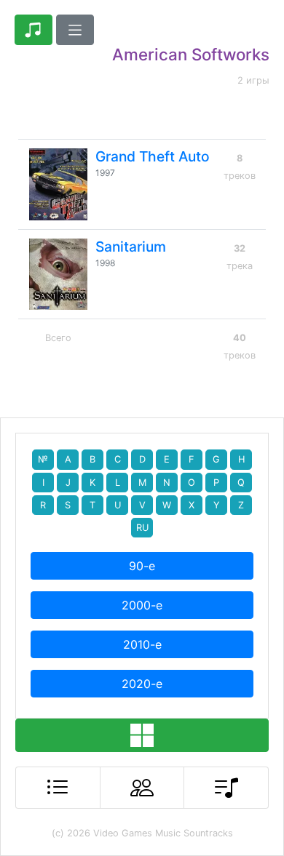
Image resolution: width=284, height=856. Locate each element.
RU (142, 527)
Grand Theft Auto (152, 156)
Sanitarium (130, 246)
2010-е (142, 644)
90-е (142, 566)
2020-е (142, 683)
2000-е (142, 605)
